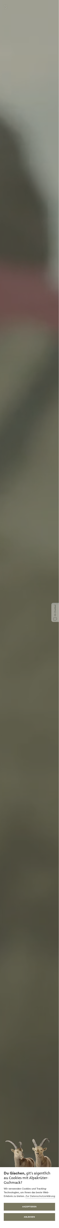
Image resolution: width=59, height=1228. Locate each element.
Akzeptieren (29, 1206)
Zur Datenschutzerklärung (40, 1196)
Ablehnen (29, 1217)
